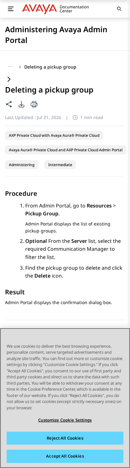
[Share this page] (9, 104)
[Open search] (119, 9)
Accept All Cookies (65, 456)
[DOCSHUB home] (57, 9)
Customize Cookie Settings (65, 420)
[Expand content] (9, 79)
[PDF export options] (21, 104)
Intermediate (60, 164)
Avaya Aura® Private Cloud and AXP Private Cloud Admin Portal (65, 150)
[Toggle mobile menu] (10, 9)
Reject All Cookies (65, 438)
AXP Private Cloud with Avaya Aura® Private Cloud (54, 135)
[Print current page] (34, 104)
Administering (21, 164)
